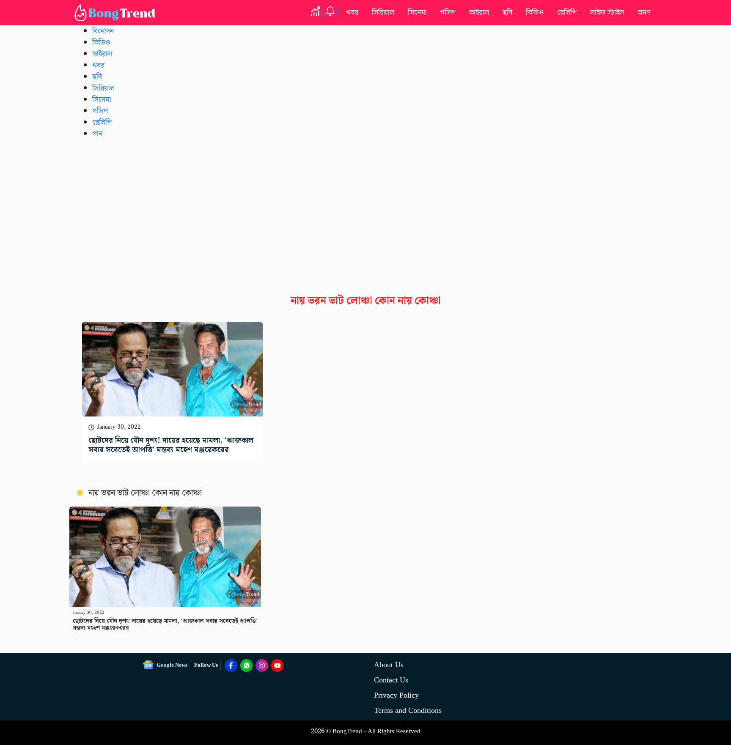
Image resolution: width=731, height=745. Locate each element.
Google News (172, 665)
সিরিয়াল (383, 12)
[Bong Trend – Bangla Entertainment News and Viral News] (116, 12)
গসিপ (448, 12)
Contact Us (391, 680)
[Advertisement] (365, 210)
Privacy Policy (396, 695)
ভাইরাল (479, 12)
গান (97, 134)
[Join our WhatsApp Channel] (246, 665)
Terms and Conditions (408, 710)
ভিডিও (535, 12)
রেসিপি (567, 12)
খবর (352, 12)
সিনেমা (417, 12)
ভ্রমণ (644, 12)
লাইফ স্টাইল (607, 12)
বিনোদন (103, 31)
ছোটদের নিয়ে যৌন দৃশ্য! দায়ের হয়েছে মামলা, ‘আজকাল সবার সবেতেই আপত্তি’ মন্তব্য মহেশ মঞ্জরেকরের (170, 445)
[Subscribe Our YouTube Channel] (277, 665)
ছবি (507, 12)
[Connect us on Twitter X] (262, 665)
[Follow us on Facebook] (231, 665)
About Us (389, 665)
